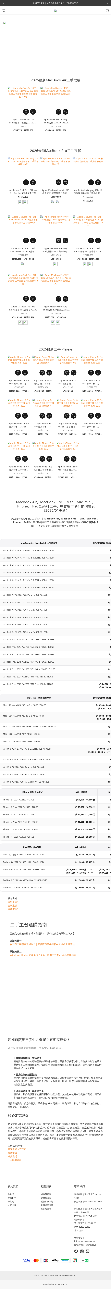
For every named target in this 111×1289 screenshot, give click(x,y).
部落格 (11, 1201)
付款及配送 (46, 1194)
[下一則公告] (107, 3)
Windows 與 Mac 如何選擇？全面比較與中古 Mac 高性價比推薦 (43, 955)
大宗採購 (12, 1205)
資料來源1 (13, 902)
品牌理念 (12, 1194)
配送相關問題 (47, 1205)
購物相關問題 (47, 1201)
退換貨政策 (46, 1197)
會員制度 (12, 1197)
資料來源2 (13, 905)
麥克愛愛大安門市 (17, 1149)
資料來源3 (13, 909)
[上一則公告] (3, 3)
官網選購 (12, 1152)
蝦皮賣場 (12, 1156)
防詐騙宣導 (46, 1208)
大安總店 (78, 1208)
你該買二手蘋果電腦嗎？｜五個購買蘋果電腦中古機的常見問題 (42, 944)
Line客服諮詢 (15, 1160)
